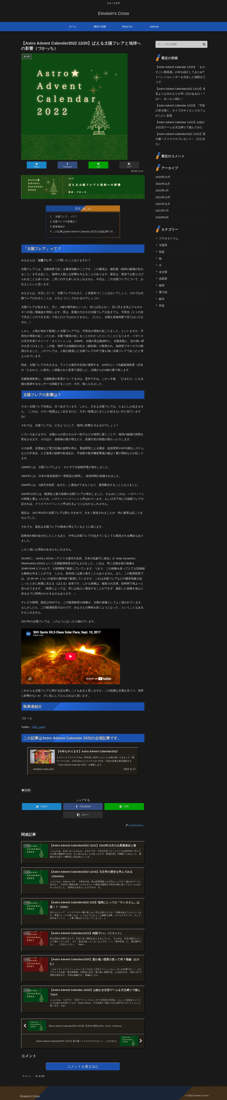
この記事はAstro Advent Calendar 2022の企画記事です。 (84, 231)
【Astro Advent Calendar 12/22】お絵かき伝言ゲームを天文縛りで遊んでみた (180, 125)
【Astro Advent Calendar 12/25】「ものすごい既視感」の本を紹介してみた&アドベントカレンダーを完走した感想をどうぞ (181, 74)
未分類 (27, 790)
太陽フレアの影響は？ (65, 221)
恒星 (161, 251)
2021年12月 (163, 197)
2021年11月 (163, 203)
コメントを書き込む (83, 1066)
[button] (204, 44)
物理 (161, 285)
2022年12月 (163, 177)
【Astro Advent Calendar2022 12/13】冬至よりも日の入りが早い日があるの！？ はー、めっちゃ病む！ (181, 93)
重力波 (163, 292)
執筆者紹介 (59, 226)
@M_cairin (38, 727)
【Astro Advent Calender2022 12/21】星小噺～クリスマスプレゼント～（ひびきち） (181, 139)
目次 (78, 208)
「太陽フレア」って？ (65, 216)
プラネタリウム (168, 238)
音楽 (161, 305)
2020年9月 (162, 217)
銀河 (161, 298)
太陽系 (163, 245)
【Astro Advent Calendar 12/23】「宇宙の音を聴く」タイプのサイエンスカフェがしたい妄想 (181, 110)
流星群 (163, 278)
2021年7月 (162, 210)
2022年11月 (163, 183)
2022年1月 (162, 190)
